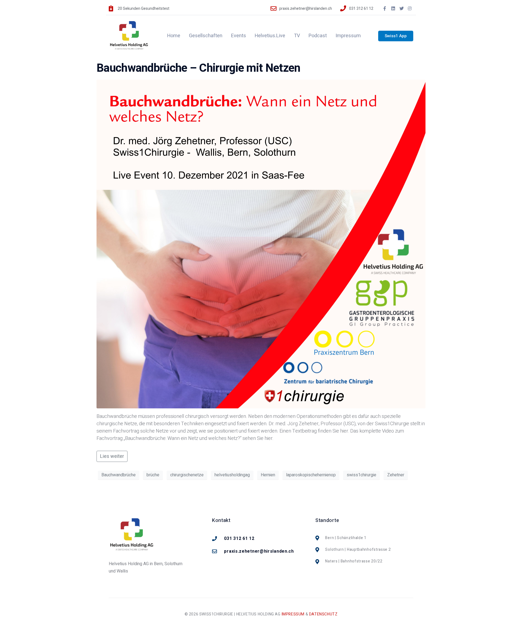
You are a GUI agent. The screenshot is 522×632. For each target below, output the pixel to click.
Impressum (348, 35)
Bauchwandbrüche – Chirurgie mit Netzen (198, 68)
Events (238, 35)
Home (173, 35)
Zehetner (395, 475)
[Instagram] (409, 8)
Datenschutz (323, 614)
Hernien (268, 475)
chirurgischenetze (187, 475)
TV (297, 35)
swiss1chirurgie (361, 475)
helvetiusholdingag (232, 475)
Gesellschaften (205, 35)
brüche (153, 475)
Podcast (318, 35)
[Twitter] (401, 8)
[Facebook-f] (385, 8)
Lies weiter (112, 456)
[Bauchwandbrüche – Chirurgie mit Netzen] (261, 244)
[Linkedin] (393, 8)
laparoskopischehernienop (311, 475)
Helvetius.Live (270, 35)
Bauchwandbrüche (118, 475)
